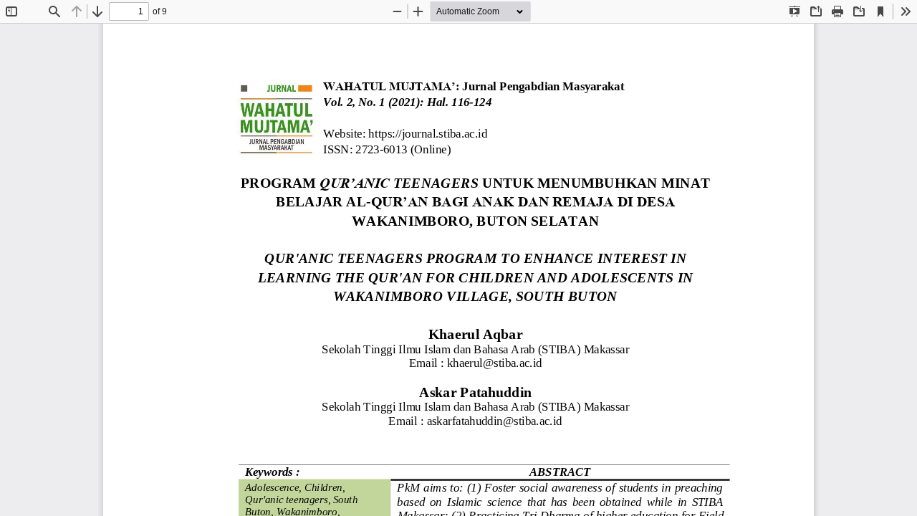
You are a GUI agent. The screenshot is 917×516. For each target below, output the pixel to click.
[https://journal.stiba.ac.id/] (428, 135)
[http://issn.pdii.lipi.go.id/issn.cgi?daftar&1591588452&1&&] (381, 150)
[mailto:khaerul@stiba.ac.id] (494, 363)
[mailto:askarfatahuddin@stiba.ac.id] (494, 420)
